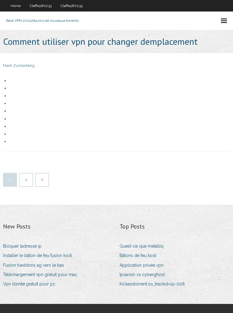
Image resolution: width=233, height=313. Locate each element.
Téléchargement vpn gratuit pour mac (40, 274)
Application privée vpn (142, 265)
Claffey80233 (41, 6)
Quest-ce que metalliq (142, 246)
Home (16, 6)
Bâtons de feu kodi (138, 255)
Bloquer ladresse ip (22, 246)
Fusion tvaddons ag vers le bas (33, 265)
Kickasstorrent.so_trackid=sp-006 (152, 284)
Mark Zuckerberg (19, 65)
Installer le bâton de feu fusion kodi (37, 255)
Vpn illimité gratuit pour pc (29, 284)
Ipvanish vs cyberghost (142, 274)
